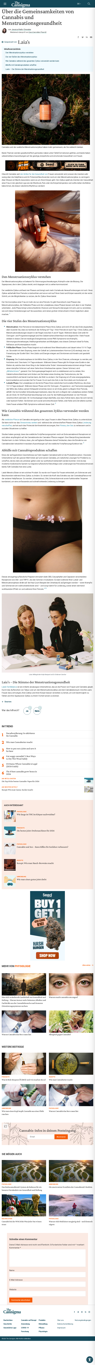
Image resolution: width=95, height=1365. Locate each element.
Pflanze (41, 1328)
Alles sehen (86, 965)
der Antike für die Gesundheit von (34, 174)
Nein (37, 709)
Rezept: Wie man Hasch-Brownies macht (35, 863)
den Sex (69, 425)
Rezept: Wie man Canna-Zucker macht (17, 790)
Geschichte (7, 1324)
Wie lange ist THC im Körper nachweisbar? (36, 814)
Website (12, 1289)
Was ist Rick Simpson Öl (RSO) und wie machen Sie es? (24, 1080)
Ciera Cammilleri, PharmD (37, 32)
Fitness (63, 425)
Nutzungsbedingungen (83, 1320)
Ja (28, 709)
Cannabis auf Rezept (28, 1320)
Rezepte (20, 860)
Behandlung (43, 1324)
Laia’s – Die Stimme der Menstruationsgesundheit (24, 69)
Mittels (10, 371)
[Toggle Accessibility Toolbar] (89, 1359)
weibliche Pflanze (12, 419)
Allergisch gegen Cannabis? (60, 1034)
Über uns (60, 1320)
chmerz (16, 371)
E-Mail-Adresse (16, 1280)
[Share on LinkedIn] (87, 37)
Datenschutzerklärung (65, 1324)
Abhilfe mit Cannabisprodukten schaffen (21, 65)
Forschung (25, 1331)
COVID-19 (25, 1328)
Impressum (61, 1328)
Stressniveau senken (28, 422)
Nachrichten (7, 1219)
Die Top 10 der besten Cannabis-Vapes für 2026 (20, 781)
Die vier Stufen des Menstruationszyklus (21, 57)
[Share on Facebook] (78, 37)
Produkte (21, 828)
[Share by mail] (91, 37)
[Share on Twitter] (82, 37)
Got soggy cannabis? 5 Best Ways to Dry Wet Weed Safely (21, 757)
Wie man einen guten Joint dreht (31, 879)
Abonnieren (61, 1137)
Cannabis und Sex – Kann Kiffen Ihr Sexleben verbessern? (42, 847)
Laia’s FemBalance (9, 687)
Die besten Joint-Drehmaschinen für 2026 (35, 830)
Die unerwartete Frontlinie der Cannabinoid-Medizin (70, 1187)
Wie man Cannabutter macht (19, 742)
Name (11, 1270)
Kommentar (15, 1248)
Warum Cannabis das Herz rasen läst (16, 1034)
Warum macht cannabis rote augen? (63, 997)
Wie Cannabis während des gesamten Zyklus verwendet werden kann (32, 61)
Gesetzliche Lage (9, 1328)
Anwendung (21, 876)
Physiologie (22, 812)
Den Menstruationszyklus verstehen (19, 53)
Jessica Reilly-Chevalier (21, 29)
